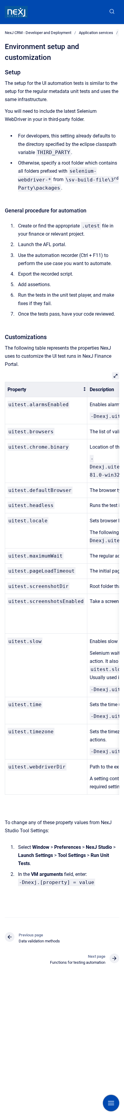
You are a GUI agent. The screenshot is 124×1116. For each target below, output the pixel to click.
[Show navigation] (111, 1103)
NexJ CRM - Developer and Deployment (38, 32)
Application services (96, 32)
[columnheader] (46, 389)
